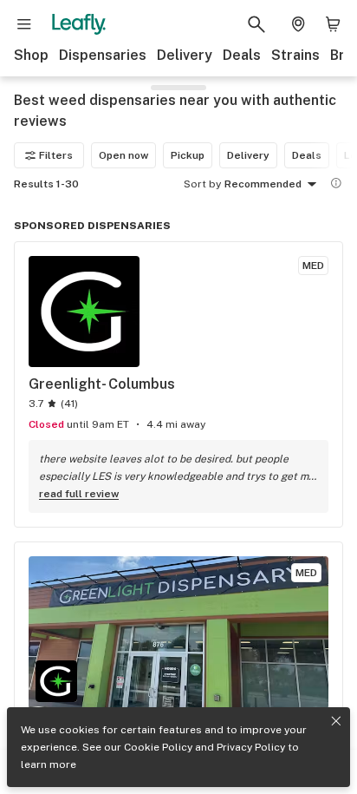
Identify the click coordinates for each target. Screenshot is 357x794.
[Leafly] (79, 24)
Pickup (187, 155)
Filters (56, 155)
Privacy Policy (251, 747)
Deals (242, 55)
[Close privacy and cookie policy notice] (336, 721)
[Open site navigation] (24, 24)
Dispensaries (102, 55)
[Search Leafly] (256, 24)
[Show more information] (336, 183)
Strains (295, 55)
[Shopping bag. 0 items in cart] (332, 24)
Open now (123, 155)
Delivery (184, 55)
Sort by (202, 184)
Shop (31, 55)
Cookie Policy (158, 747)
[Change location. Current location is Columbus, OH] (298, 24)
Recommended (263, 184)
